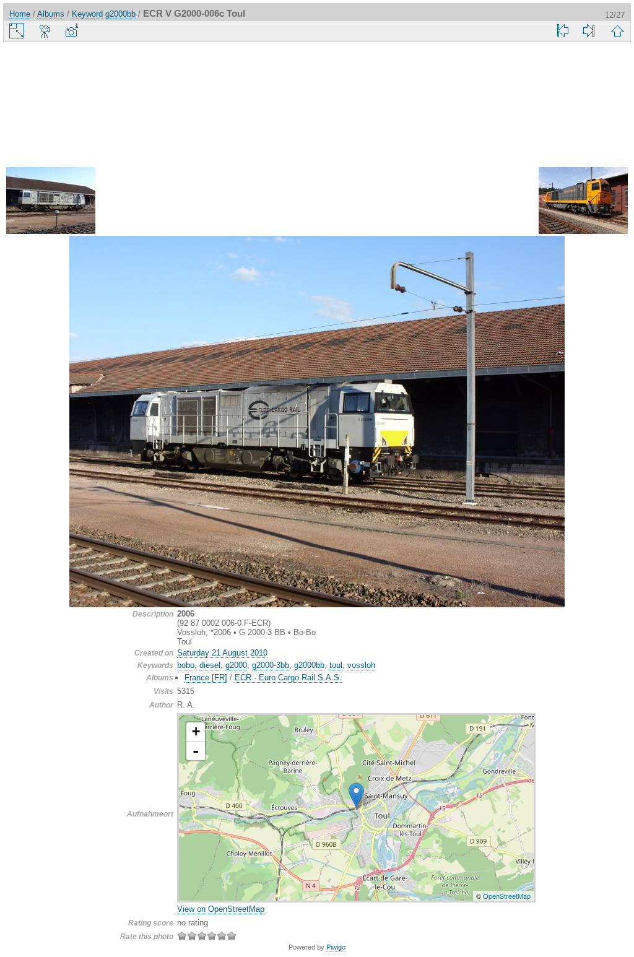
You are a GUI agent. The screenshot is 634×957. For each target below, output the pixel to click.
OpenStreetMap (507, 896)
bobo (185, 665)
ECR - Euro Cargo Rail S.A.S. (288, 677)
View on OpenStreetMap (220, 909)
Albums (50, 14)
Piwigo (335, 947)
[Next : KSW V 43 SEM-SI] (583, 201)
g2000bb (120, 14)
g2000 (236, 665)
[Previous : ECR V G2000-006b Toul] (50, 201)
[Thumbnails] (617, 31)
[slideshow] (45, 31)
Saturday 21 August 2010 (222, 652)
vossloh (361, 665)
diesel (209, 665)
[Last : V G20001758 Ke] (589, 31)
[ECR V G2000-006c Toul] (356, 795)
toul (335, 665)
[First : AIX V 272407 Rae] (563, 31)
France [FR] (206, 677)
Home (19, 14)
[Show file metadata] (71, 31)
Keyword (87, 14)
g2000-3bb (270, 665)
